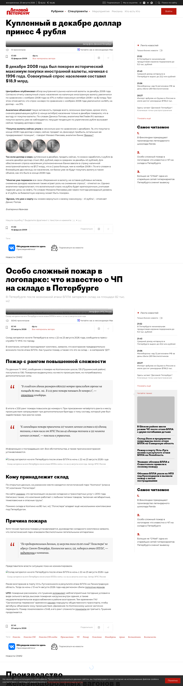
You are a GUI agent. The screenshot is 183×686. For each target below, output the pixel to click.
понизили (81, 609)
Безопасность (150, 637)
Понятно (173, 680)
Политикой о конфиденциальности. (65, 682)
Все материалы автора (44, 58)
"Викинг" (89, 135)
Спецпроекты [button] (78, 11)
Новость (16, 637)
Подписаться (113, 2)
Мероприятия (101, 11)
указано (20, 494)
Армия (122, 637)
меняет (51, 602)
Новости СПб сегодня (48, 637)
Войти (168, 11)
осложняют (59, 593)
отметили (27, 395)
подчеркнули (27, 553)
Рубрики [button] (57, 11)
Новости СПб (30, 637)
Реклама (117, 11)
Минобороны (110, 637)
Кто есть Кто (132, 11)
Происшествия (67, 637)
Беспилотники (134, 637)
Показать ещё (144, 118)
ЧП (78, 637)
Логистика (97, 637)
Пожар (86, 637)
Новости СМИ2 (14, 257)
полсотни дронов (95, 587)
